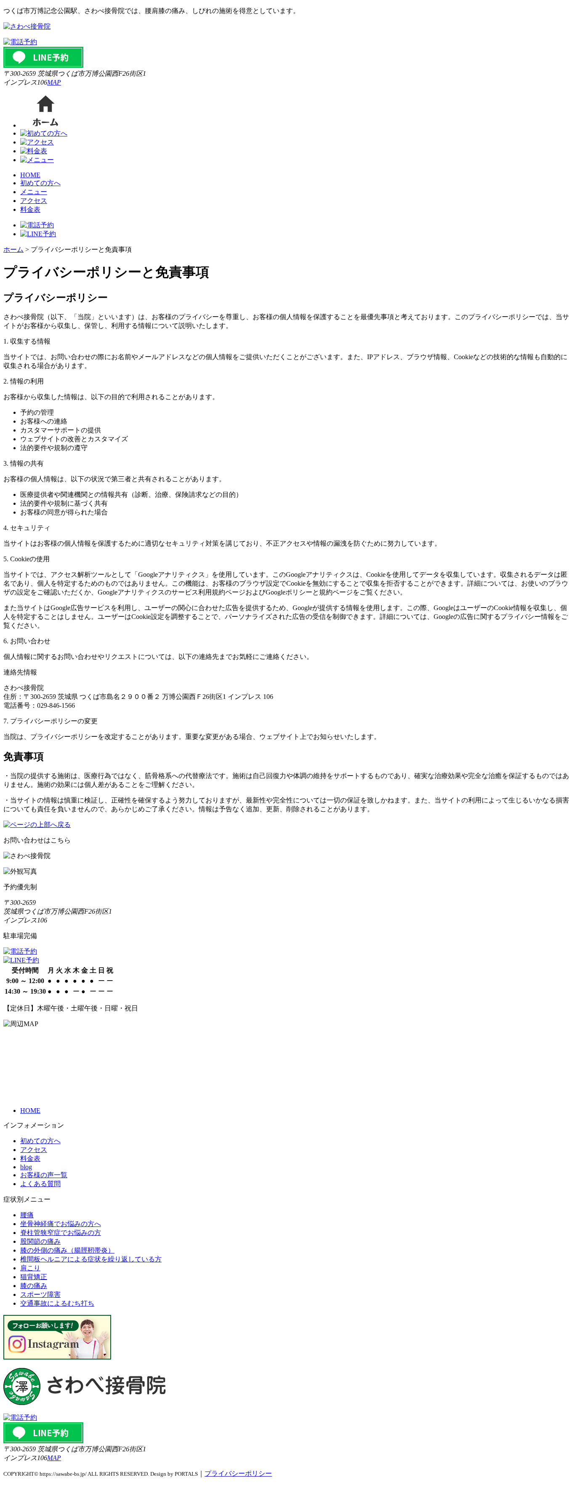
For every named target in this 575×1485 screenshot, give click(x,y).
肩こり (30, 1268)
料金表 (30, 209)
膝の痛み (33, 1285)
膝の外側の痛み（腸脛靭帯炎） (67, 1250)
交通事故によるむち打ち (57, 1303)
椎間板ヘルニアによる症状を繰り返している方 (91, 1259)
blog (26, 1166)
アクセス (33, 200)
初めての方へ (40, 183)
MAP (54, 82)
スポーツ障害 (40, 1294)
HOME (30, 175)
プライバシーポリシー (238, 1473)
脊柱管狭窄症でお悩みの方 (60, 1232)
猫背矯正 (33, 1276)
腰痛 (27, 1214)
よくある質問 (40, 1183)
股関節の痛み (40, 1241)
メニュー (33, 191)
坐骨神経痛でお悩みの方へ (60, 1223)
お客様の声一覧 (43, 1174)
